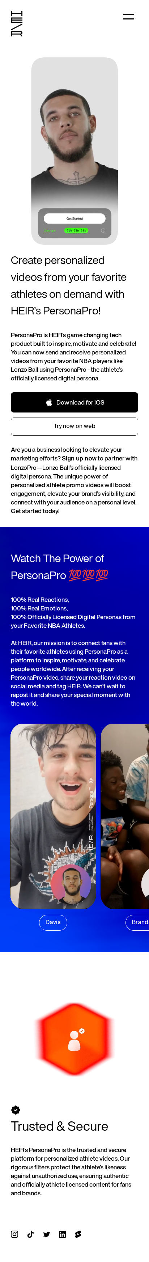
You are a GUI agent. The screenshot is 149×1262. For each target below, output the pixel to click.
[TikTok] (30, 1234)
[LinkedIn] (62, 1234)
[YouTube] (78, 1234)
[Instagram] (14, 1234)
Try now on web (74, 426)
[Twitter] (46, 1234)
